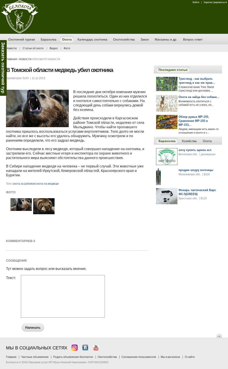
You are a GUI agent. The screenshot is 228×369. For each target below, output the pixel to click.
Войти (196, 2)
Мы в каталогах (170, 357)
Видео (54, 48)
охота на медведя (47, 183)
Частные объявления (35, 357)
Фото (67, 48)
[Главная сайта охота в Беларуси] (19, 32)
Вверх (219, 336)
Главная (11, 59)
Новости (11, 48)
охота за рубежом (24, 183)
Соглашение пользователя (139, 357)
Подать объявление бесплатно (73, 357)
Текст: (11, 278)
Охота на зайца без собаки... (199, 97)
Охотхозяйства (107, 357)
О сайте (190, 357)
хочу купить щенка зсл (195, 150)
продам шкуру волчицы (196, 170)
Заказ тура (3, 68)
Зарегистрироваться (215, 2)
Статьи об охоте (33, 48)
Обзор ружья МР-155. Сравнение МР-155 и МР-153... (194, 120)
